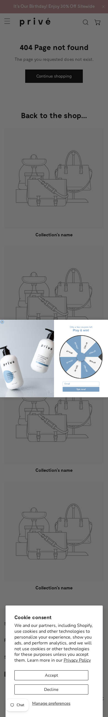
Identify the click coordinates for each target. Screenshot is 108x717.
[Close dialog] (2, 322)
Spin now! (81, 389)
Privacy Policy (77, 660)
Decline (51, 689)
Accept (51, 675)
